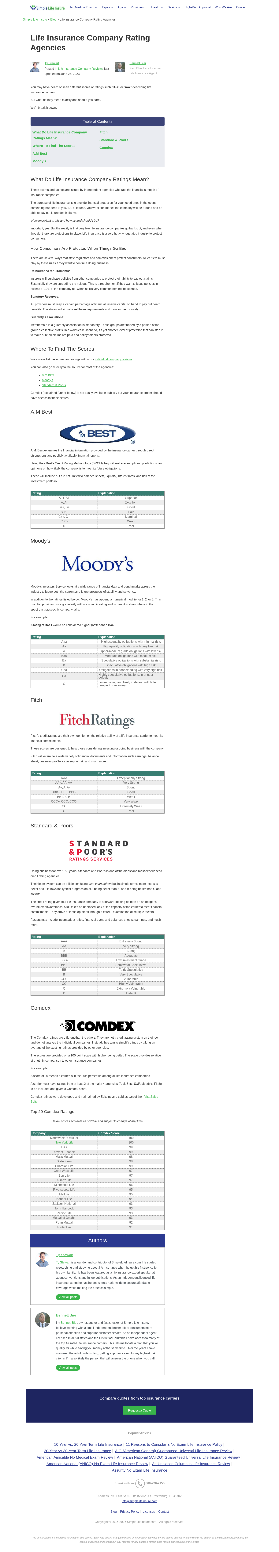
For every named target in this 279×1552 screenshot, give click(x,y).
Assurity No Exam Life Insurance (139, 1470)
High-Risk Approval (197, 7)
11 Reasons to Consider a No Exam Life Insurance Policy (174, 1444)
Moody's (39, 161)
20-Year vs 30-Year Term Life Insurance (77, 1451)
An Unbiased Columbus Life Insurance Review (191, 1464)
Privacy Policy (129, 1511)
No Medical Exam (82, 7)
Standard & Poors (113, 140)
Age (120, 7)
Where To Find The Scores (53, 146)
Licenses (149, 1511)
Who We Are (223, 7)
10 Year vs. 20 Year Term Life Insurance (88, 1444)
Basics (172, 7)
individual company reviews (113, 359)
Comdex (106, 148)
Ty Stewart (52, 63)
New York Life (64, 1142)
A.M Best (39, 153)
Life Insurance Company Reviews (80, 68)
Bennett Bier (137, 63)
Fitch (103, 132)
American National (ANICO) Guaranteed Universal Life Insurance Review (178, 1457)
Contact (241, 7)
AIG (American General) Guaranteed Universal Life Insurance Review (173, 1451)
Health (155, 7)
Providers (137, 7)
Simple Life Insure (35, 19)
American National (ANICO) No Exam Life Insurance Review (97, 1464)
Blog (53, 19)
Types (106, 7)
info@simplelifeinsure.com (139, 1501)
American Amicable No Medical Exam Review (75, 1457)
